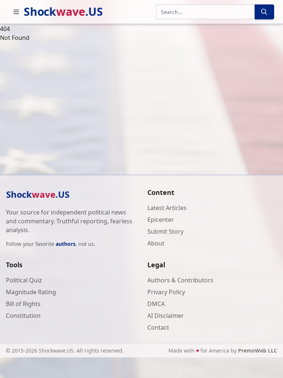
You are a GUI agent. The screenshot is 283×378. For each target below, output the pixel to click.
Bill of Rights (23, 304)
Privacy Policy (166, 292)
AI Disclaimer (165, 316)
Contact (158, 327)
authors (66, 243)
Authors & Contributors (180, 280)
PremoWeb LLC (257, 350)
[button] (16, 11)
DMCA (156, 304)
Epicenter (160, 220)
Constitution (23, 316)
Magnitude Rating (31, 292)
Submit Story (165, 231)
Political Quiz (24, 280)
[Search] (264, 11)
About (155, 243)
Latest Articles (166, 208)
